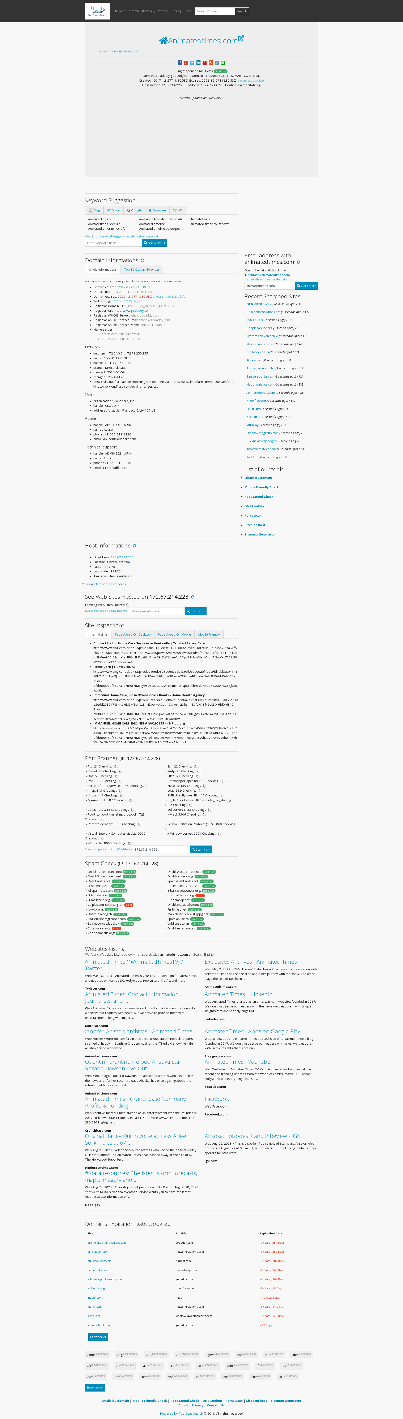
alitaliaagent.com (98, 1252)
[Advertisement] (201, 131)
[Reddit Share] (216, 62)
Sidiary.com (254, 360)
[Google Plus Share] (186, 62)
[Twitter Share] (192, 62)
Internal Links (98, 634)
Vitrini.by (252, 425)
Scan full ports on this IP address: (109, 849)
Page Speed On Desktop (133, 634)
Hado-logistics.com (260, 384)
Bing (96, 210)
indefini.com (95, 1297)
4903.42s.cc (255, 320)
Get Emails (308, 286)
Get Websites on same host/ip (106, 611)
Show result (156, 243)
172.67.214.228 (122, 557)
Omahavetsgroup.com (262, 433)
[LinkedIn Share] (198, 62)
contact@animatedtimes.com (269, 275)
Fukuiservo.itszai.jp (259, 303)
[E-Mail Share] (222, 62)
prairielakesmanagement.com (107, 1242)
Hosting (176, 11)
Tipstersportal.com (260, 376)
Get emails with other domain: (266, 279)
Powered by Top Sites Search (181, 1413)
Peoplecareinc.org (259, 328)
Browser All (98, 1337)
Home (102, 51)
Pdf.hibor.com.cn (258, 352)
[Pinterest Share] (204, 62)
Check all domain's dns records (104, 584)
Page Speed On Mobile (174, 634)
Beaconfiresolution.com (263, 312)
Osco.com (253, 409)
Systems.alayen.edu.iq (262, 336)
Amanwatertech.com (261, 449)
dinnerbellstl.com (98, 1270)
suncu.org (94, 1316)
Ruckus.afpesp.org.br (261, 441)
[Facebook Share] (180, 62)
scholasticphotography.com (105, 1279)
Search (242, 11)
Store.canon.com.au (260, 344)
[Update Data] (141, 260)
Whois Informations (103, 269)
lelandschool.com (99, 1325)
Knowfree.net (256, 400)
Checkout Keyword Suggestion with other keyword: (122, 236)
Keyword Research (127, 11)
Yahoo (115, 210)
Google (136, 210)
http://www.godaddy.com (132, 310)
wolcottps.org (96, 1288)
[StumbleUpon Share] (210, 62)
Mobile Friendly (209, 634)
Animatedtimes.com (124, 51)
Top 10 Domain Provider (142, 269)
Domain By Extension (155, 11)
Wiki (180, 210)
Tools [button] (187, 11)
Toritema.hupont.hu (260, 368)
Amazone (159, 210)
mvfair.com (95, 1306)
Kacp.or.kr (253, 416)
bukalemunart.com (99, 1261)
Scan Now (197, 611)
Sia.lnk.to (252, 457)
